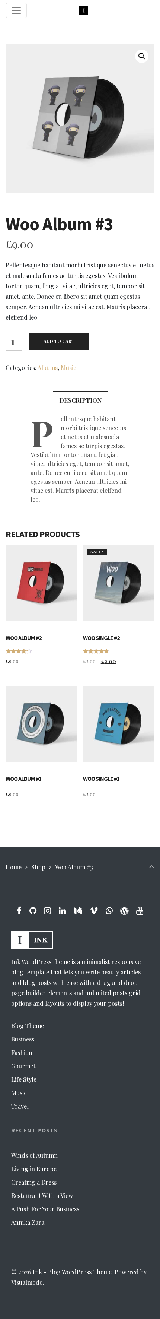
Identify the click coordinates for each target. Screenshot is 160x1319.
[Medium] (78, 910)
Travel (20, 1106)
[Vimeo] (93, 910)
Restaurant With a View (42, 1195)
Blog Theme (27, 1026)
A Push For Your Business (45, 1209)
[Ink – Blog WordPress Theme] (83, 10)
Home (14, 867)
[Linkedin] (62, 910)
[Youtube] (140, 910)
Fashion (21, 1052)
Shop (38, 867)
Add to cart (59, 341)
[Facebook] (19, 910)
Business (22, 1039)
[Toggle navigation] (16, 10)
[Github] (32, 910)
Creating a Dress (34, 1182)
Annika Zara (27, 1222)
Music (68, 367)
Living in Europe (34, 1169)
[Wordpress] (124, 910)
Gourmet (23, 1066)
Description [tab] (80, 400)
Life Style (23, 1079)
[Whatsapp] (109, 910)
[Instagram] (47, 910)
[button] (141, 56)
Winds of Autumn (34, 1155)
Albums (48, 367)
